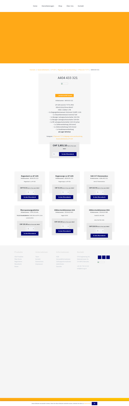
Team (37, 257)
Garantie (59, 266)
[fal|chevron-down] (64, 48)
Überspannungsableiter (29, 210)
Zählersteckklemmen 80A (99, 210)
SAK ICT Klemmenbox (99, 176)
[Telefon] (108, 257)
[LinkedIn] (99, 257)
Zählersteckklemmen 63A (64, 210)
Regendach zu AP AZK (30, 176)
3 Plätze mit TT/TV (83, 70)
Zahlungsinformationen (63, 261)
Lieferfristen (60, 264)
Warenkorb (18, 264)
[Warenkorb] (113, 6)
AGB (57, 257)
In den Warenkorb (68, 154)
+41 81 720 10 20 (83, 266)
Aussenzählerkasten (43, 70)
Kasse (16, 266)
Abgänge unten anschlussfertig (67, 70)
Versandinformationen (63, 259)
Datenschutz (39, 261)
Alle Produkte (18, 257)
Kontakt (37, 259)
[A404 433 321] (64, 84)
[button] (55, 6)
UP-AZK (53, 70)
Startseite (32, 70)
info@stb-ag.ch (82, 268)
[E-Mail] (104, 257)
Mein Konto (18, 259)
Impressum (39, 264)
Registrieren (18, 261)
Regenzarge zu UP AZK (64, 176)
